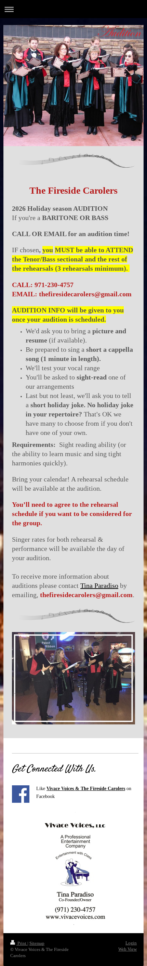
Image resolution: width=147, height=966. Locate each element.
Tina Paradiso (99, 585)
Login (131, 942)
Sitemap (36, 943)
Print (21, 943)
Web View (127, 949)
